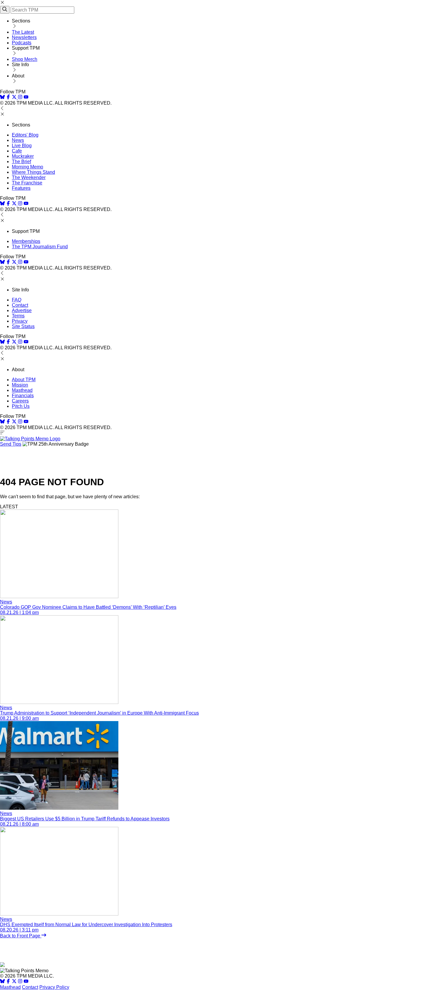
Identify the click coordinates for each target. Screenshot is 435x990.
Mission (20, 384)
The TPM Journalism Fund (40, 246)
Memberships (26, 241)
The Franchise (27, 182)
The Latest (23, 32)
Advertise (22, 310)
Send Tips (10, 444)
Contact (20, 305)
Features (21, 188)
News (18, 140)
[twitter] (14, 981)
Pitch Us (21, 406)
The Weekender (29, 177)
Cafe (17, 150)
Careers (20, 400)
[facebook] (8, 97)
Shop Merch (24, 59)
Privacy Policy (54, 987)
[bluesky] (2, 97)
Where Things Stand (33, 172)
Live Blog (22, 145)
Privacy (20, 321)
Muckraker (23, 156)
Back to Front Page (20, 935)
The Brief (21, 161)
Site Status (23, 326)
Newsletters (24, 37)
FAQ (16, 299)
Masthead (22, 390)
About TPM (24, 379)
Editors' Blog (25, 134)
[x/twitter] (15, 97)
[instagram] (20, 97)
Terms (18, 315)
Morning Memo (27, 166)
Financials (23, 395)
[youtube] (26, 97)
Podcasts (21, 42)
